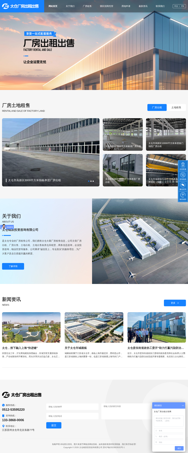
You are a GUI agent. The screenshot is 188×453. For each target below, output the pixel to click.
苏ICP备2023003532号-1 (114, 447)
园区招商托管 (106, 6)
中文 (176, 6)
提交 (53, 425)
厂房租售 (87, 6)
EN (182, 6)
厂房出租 (157, 107)
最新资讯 (143, 6)
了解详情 (13, 266)
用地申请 (126, 6)
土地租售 (176, 107)
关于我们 (70, 6)
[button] (88, 181)
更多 (173, 303)
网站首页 (53, 6)
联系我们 (160, 6)
